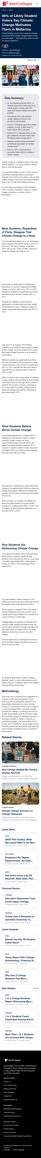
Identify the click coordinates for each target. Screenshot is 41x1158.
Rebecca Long (14, 53)
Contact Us (8, 1096)
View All (36, 988)
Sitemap (7, 1150)
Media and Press (10, 1089)
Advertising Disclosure (12, 1116)
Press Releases (9, 1092)
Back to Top (32, 60)
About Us (7, 1081)
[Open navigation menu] (37, 3)
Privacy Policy (9, 1129)
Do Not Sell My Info (11, 1125)
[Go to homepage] (17, 3)
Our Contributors (10, 1085)
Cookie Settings (18, 1150)
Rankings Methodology (12, 1109)
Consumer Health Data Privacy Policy (18, 1136)
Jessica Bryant (14, 50)
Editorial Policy (9, 1112)
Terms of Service (10, 1132)
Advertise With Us (10, 1099)
